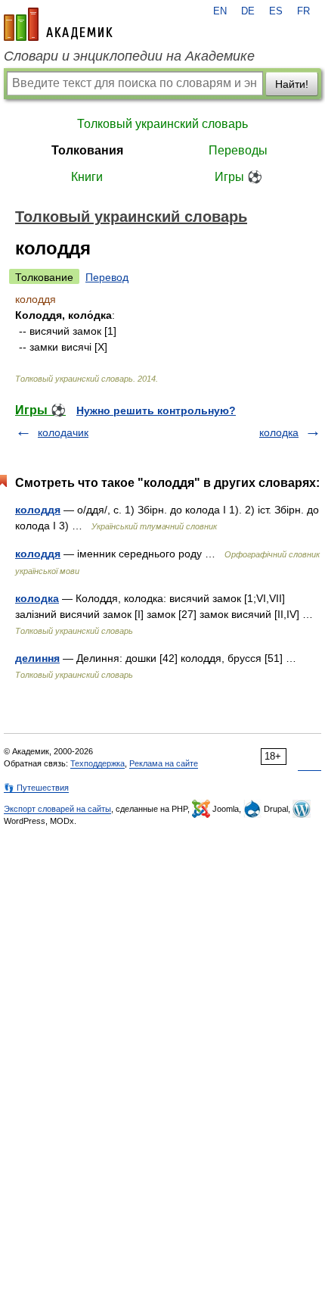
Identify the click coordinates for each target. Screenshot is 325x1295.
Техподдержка (97, 763)
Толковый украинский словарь (162, 123)
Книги (87, 176)
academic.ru (58, 24)
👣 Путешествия (36, 787)
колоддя (37, 510)
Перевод (106, 277)
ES (276, 11)
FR (303, 11)
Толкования (87, 150)
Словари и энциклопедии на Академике (129, 56)
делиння (37, 658)
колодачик (63, 432)
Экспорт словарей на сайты (57, 808)
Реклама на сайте (163, 763)
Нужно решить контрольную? (156, 410)
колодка (279, 432)
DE (248, 11)
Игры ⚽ (238, 176)
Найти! (291, 84)
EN (220, 11)
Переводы (238, 150)
